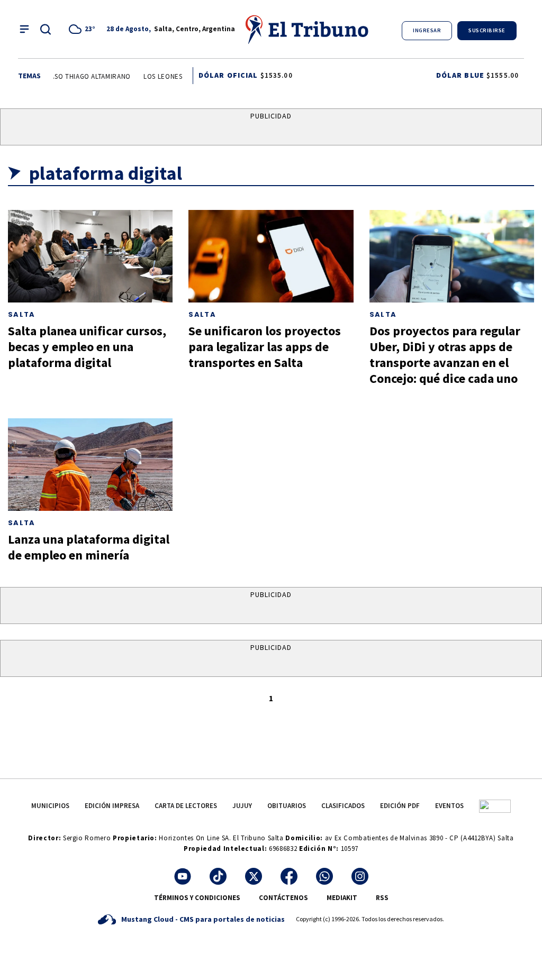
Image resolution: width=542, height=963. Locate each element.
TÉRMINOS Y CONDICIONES (197, 897)
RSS (382, 897)
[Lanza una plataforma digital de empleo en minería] (90, 464)
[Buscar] (45, 29)
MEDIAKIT (342, 897)
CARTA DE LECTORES (186, 805)
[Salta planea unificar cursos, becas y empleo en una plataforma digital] (90, 256)
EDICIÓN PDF (400, 805)
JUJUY (242, 805)
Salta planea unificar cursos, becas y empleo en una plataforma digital (87, 347)
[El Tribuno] (307, 29)
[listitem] (83, 29)
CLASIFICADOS (343, 805)
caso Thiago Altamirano (84, 76)
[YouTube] (182, 876)
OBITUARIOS (286, 805)
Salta (21, 314)
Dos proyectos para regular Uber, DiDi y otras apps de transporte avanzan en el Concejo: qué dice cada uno (444, 355)
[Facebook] (289, 876)
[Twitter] (253, 876)
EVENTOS (449, 805)
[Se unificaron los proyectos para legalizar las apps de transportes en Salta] (270, 256)
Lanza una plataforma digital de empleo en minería (88, 547)
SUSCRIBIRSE (486, 30)
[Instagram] (359, 876)
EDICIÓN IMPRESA (112, 805)
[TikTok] (218, 876)
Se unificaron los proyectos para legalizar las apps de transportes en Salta (264, 347)
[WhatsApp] (324, 876)
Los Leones (158, 76)
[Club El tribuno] (495, 805)
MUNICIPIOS (50, 805)
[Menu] (24, 29)
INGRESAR (427, 30)
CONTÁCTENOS (283, 897)
